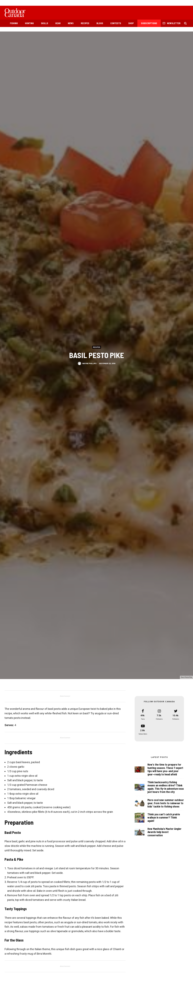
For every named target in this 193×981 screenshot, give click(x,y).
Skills (44, 23)
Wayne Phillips (89, 363)
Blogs (99, 23)
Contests (115, 23)
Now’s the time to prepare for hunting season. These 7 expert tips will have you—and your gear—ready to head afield (165, 769)
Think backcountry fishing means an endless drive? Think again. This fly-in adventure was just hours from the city (165, 787)
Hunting (29, 23)
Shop (131, 23)
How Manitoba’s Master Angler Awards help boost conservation (164, 832)
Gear (58, 23)
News (71, 23)
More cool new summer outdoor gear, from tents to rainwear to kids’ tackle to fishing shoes (165, 803)
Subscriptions (149, 23)
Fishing (14, 23)
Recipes (85, 23)
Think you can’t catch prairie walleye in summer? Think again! (163, 817)
